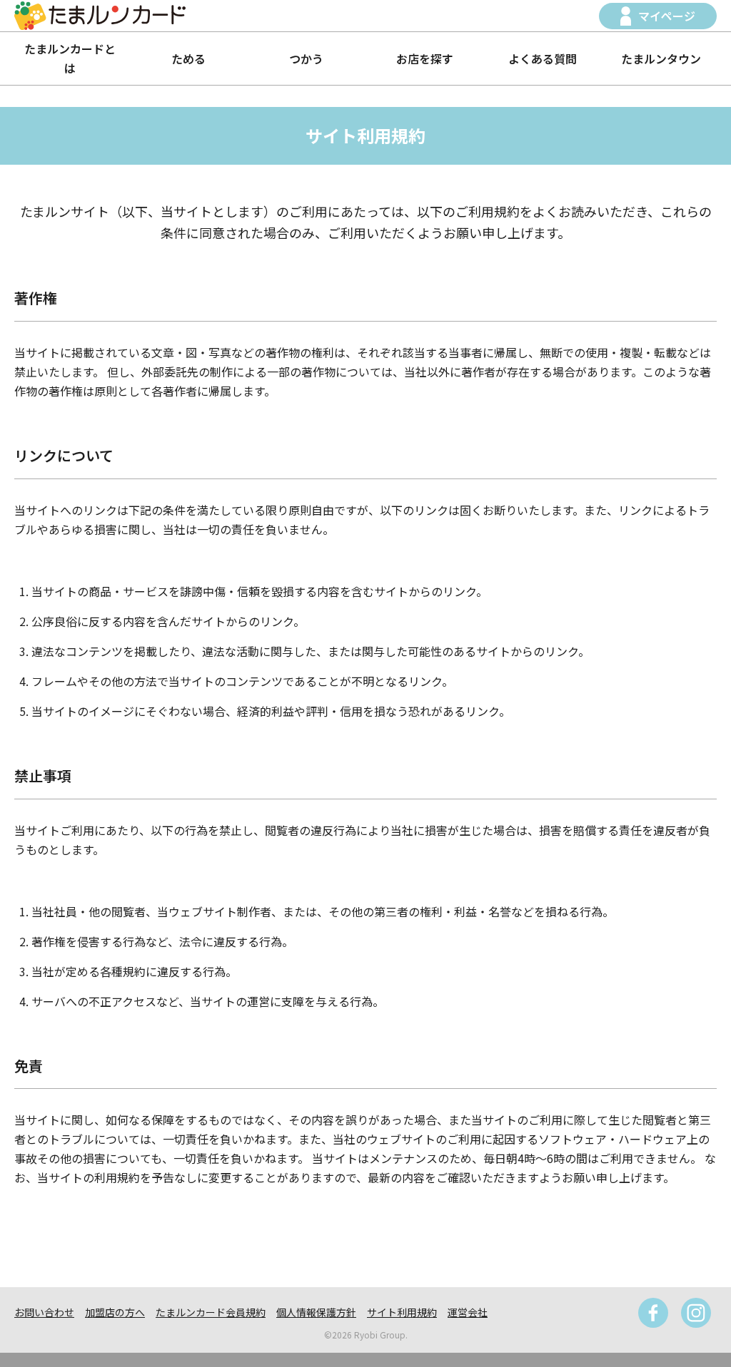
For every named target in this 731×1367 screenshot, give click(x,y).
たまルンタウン (661, 58)
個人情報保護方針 (316, 1312)
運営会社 (468, 1312)
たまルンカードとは (70, 58)
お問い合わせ (44, 1312)
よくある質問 (542, 58)
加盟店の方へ (115, 1312)
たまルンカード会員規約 (211, 1312)
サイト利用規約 (402, 1312)
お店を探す (424, 58)
